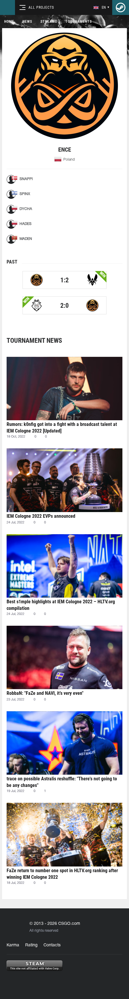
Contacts (52, 945)
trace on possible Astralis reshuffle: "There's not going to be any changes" (62, 782)
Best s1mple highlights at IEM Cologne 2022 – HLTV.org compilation (61, 605)
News (27, 21)
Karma (13, 945)
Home (9, 21)
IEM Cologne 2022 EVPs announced (41, 516)
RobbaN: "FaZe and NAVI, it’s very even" (45, 693)
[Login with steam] (120, 7)
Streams (48, 21)
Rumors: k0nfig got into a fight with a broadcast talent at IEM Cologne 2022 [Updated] (62, 427)
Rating (31, 945)
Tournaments (78, 21)
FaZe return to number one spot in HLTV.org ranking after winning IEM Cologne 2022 (62, 874)
